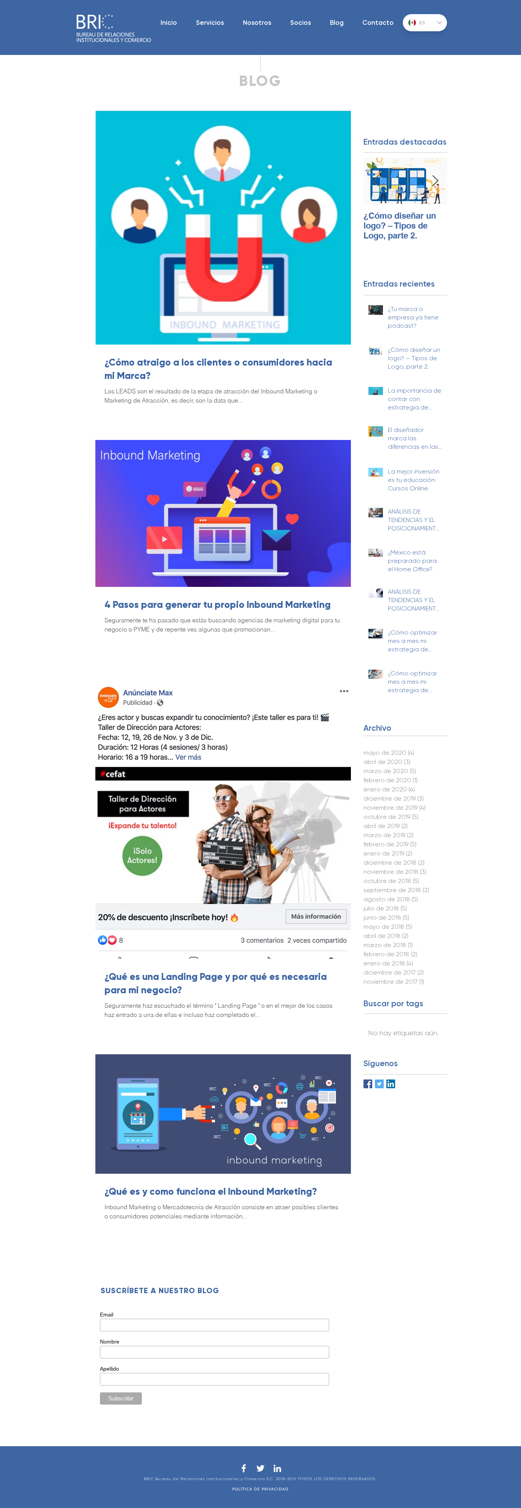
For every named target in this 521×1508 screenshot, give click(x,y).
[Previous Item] (375, 181)
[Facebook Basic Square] (367, 1083)
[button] (210, 22)
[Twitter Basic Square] (379, 1083)
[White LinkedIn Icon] (277, 1468)
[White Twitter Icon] (260, 1468)
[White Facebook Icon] (243, 1468)
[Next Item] (435, 181)
